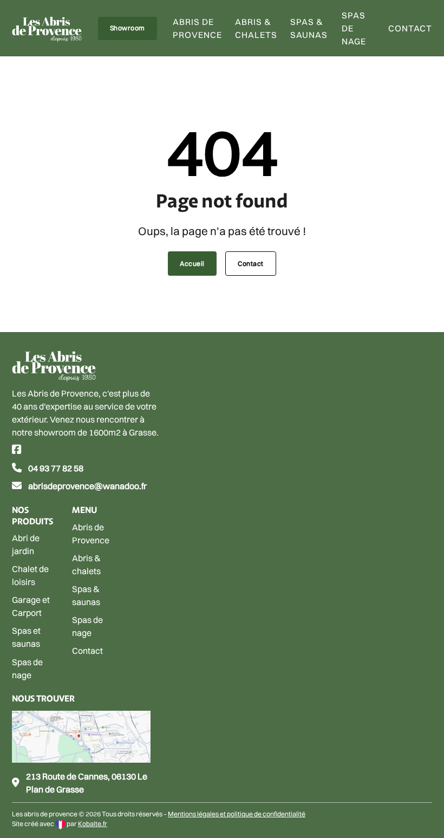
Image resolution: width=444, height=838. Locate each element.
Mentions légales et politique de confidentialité (236, 814)
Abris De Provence (197, 28)
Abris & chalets (256, 28)
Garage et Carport (31, 606)
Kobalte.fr (92, 824)
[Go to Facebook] (17, 450)
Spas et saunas (26, 637)
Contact (410, 28)
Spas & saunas (309, 28)
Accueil (192, 263)
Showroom (127, 28)
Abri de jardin (26, 544)
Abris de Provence (90, 533)
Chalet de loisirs (30, 575)
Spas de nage (354, 28)
